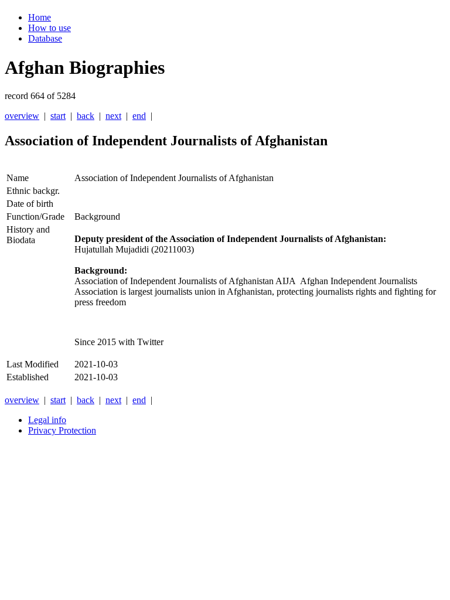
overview (22, 116)
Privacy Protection (62, 430)
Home (39, 17)
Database (45, 38)
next (113, 116)
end (139, 116)
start (58, 116)
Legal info (47, 420)
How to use (49, 28)
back (85, 116)
